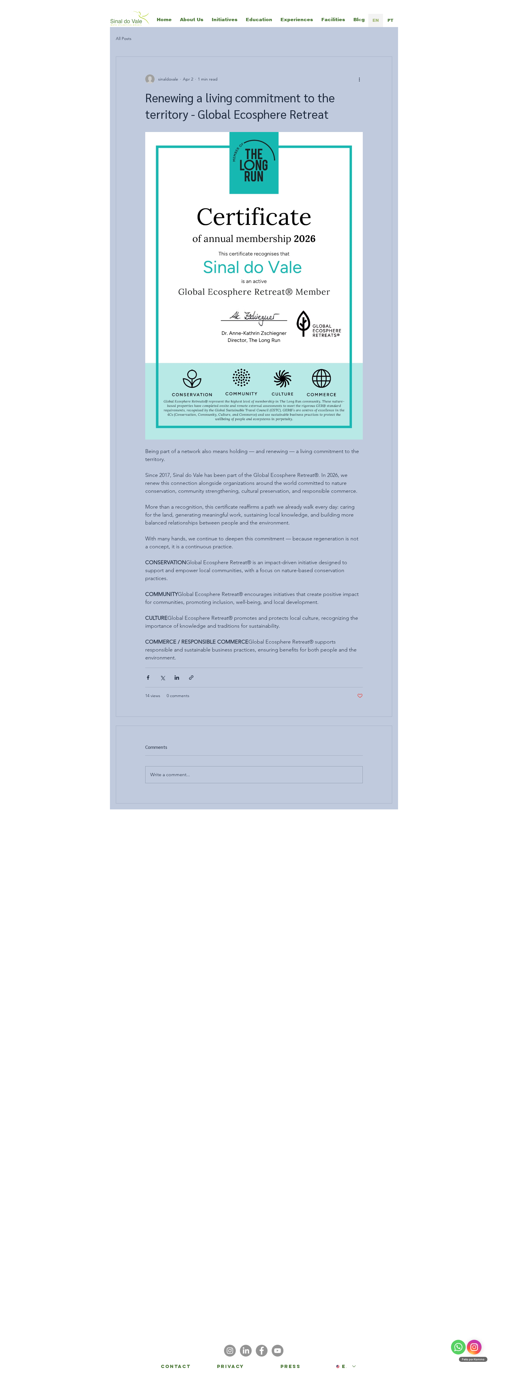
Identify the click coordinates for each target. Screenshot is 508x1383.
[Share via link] (191, 677)
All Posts (123, 38)
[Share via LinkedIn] (177, 677)
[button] (224, 19)
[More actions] (359, 79)
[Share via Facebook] (148, 677)
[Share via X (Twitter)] (162, 677)
